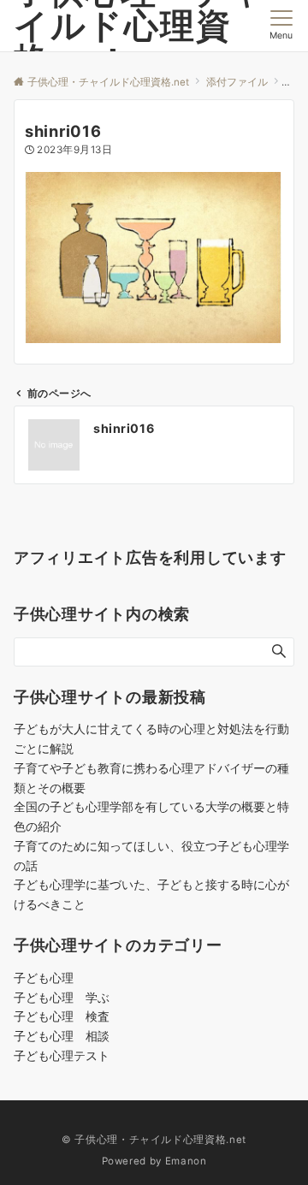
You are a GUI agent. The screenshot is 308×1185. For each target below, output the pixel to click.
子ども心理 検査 (62, 1016)
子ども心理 (44, 977)
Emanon (186, 1161)
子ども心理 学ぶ (62, 997)
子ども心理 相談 (62, 1035)
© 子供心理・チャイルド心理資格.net (154, 1140)
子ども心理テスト (67, 1055)
